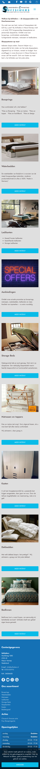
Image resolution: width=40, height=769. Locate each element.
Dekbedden (7, 547)
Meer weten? (20, 125)
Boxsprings (7, 99)
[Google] (30, 2)
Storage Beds (8, 355)
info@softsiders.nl (13, 667)
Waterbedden (8, 166)
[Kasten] (20, 465)
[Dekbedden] (20, 529)
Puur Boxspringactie (8, 721)
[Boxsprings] (20, 81)
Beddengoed (6, 709)
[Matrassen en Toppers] (20, 399)
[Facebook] (16, 2)
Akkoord (20, 765)
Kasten (5, 483)
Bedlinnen (6, 609)
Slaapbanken (6, 704)
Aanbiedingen (9, 292)
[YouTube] (21, 2)
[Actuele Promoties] (20, 274)
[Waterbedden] (20, 148)
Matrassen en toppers (12, 416)
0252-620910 (9, 669)
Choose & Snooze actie (10, 718)
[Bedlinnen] (20, 592)
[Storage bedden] (20, 337)
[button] (36, 2)
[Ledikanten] (20, 214)
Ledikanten (7, 232)
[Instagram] (26, 2)
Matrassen (5, 697)
